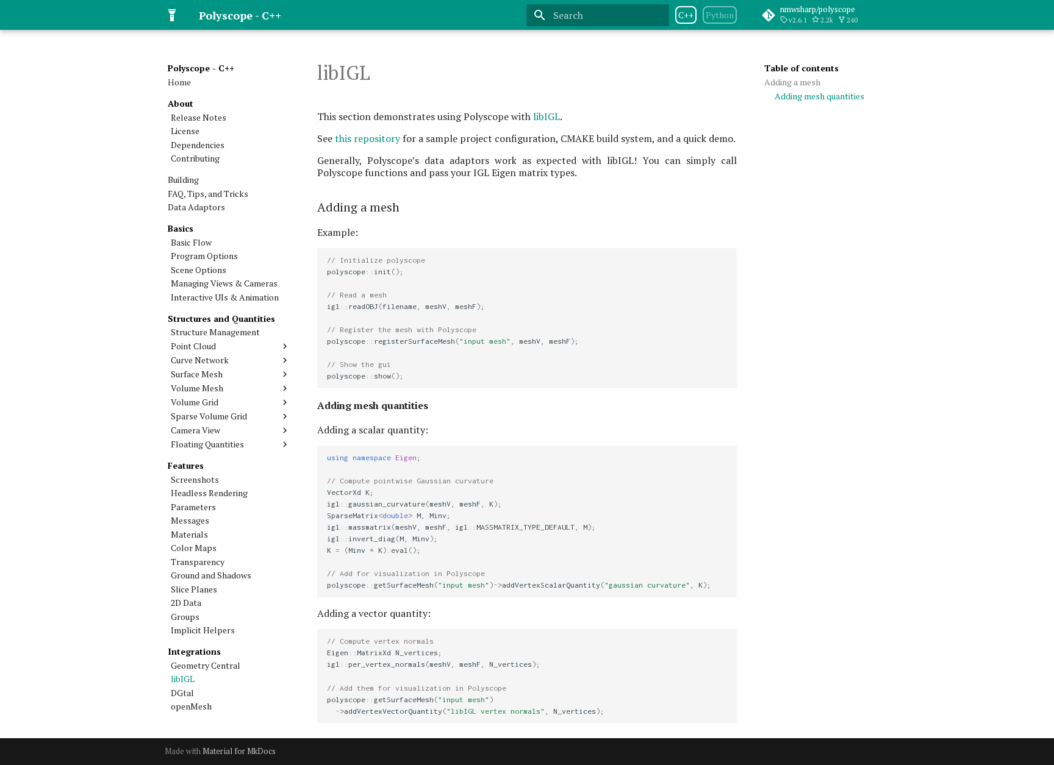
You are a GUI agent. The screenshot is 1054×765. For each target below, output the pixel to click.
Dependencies (197, 145)
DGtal (182, 693)
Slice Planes (194, 589)
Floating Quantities (207, 444)
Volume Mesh (197, 388)
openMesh (191, 706)
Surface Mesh (197, 374)
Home (179, 82)
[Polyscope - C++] (172, 15)
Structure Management (215, 332)
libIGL (183, 679)
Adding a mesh (792, 82)
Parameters (193, 507)
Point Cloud (193, 346)
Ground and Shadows (211, 575)
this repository (367, 138)
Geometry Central (205, 665)
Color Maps (194, 548)
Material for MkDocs (239, 751)
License (185, 131)
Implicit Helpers (203, 630)
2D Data (186, 602)
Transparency (197, 562)
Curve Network (200, 360)
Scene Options (198, 270)
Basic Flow (191, 242)
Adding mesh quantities (819, 96)
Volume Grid (194, 402)
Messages (190, 520)
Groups (185, 616)
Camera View (195, 430)
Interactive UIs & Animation (225, 297)
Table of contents (801, 68)
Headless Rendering (209, 493)
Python (720, 15)
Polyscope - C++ (201, 68)
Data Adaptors (196, 207)
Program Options (204, 256)
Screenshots (195, 479)
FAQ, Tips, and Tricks (208, 193)
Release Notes (198, 117)
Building (183, 179)
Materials (189, 534)
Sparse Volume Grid (209, 416)
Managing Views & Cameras (224, 283)
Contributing (195, 158)
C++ (686, 15)
